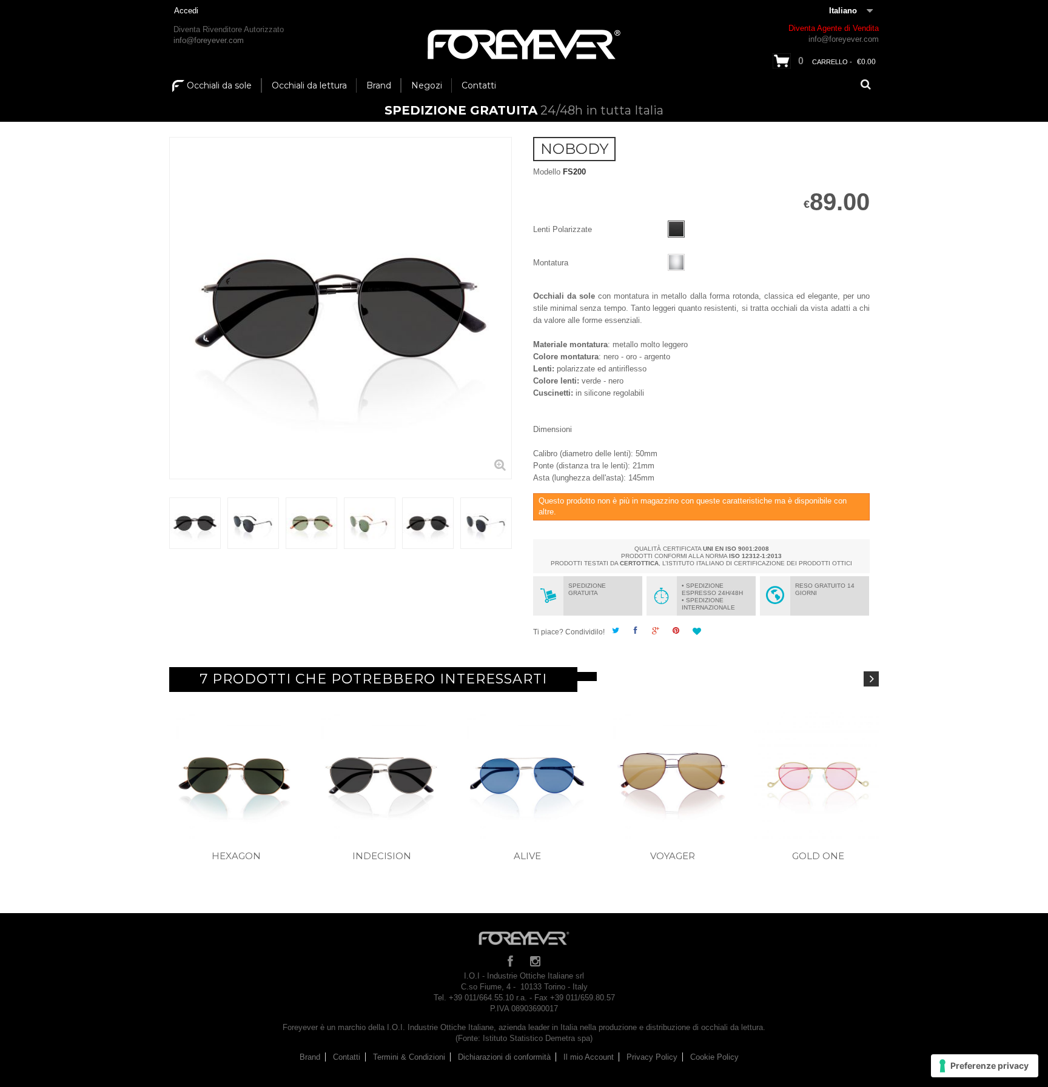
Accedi (186, 10)
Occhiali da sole (219, 85)
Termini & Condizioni (409, 1057)
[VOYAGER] (672, 775)
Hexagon (236, 856)
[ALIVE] (527, 775)
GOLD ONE (818, 856)
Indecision (381, 856)
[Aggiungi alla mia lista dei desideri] (698, 632)
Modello (546, 171)
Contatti (479, 85)
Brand (378, 85)
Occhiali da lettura (309, 85)
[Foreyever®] (524, 44)
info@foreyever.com (208, 40)
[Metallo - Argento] (676, 262)
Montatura (552, 262)
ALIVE (527, 856)
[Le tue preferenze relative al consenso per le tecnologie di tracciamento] (984, 1065)
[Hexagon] (236, 775)
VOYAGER (672, 856)
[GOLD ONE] (818, 775)
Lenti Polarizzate (563, 229)
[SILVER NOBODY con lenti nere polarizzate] (428, 523)
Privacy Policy (651, 1057)
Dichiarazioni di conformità (504, 1057)
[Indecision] (381, 775)
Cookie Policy (714, 1057)
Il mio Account (588, 1057)
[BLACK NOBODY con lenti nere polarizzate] (195, 523)
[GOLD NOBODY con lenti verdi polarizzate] (311, 523)
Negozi (426, 85)
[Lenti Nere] (676, 229)
